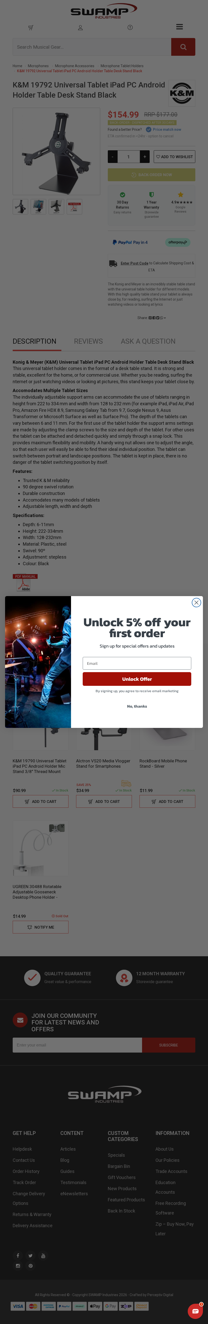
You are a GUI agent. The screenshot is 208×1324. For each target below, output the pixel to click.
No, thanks (137, 706)
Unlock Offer (137, 679)
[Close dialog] (196, 602)
